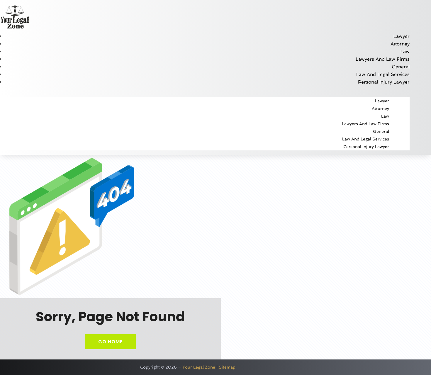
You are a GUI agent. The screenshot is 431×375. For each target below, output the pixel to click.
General (401, 66)
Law (405, 51)
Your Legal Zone (198, 367)
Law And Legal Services (383, 74)
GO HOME (110, 341)
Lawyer (401, 36)
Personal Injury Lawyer (384, 82)
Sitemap (227, 367)
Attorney (400, 44)
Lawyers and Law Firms (383, 59)
